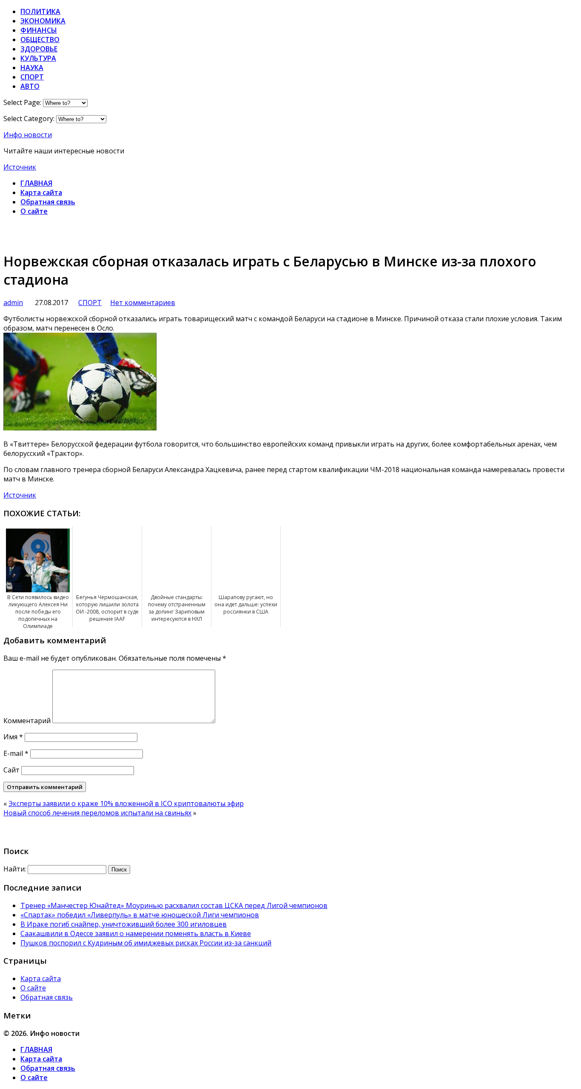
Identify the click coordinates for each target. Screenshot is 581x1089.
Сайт (11, 770)
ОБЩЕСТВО (40, 39)
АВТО (30, 86)
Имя (13, 736)
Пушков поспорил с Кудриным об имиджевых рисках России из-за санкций (145, 943)
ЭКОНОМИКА (43, 20)
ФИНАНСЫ (38, 30)
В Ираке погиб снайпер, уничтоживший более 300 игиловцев (123, 924)
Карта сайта (41, 192)
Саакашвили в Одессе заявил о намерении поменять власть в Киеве (135, 933)
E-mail (15, 753)
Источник (19, 167)
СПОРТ (32, 77)
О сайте (34, 211)
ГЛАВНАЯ (36, 183)
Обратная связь (47, 201)
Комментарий (27, 720)
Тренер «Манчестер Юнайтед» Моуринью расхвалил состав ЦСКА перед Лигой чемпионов (174, 905)
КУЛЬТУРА (38, 58)
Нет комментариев (142, 302)
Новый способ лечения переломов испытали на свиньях (97, 812)
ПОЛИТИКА (40, 11)
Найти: (14, 869)
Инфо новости (27, 134)
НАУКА (31, 67)
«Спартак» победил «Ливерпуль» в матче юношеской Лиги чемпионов (139, 914)
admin (13, 302)
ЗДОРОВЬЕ (38, 49)
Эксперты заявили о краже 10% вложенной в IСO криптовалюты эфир (126, 803)
